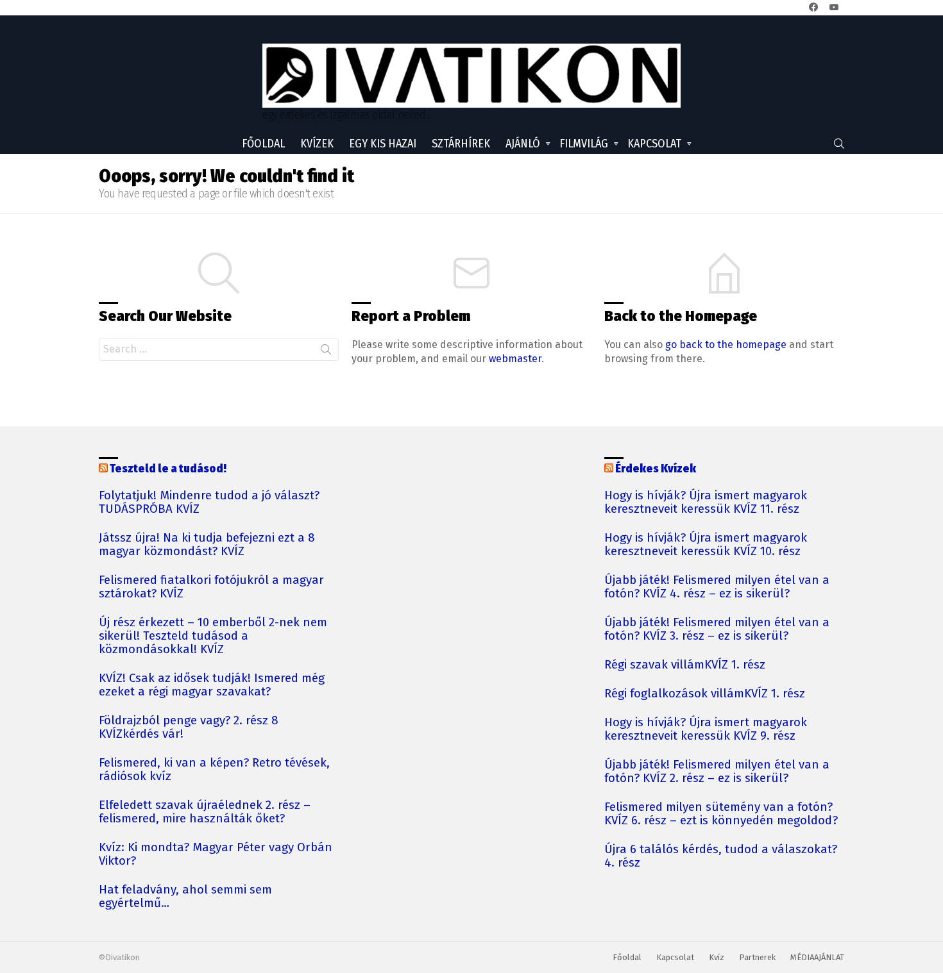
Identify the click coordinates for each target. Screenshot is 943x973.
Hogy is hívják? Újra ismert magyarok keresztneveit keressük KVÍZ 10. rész (705, 544)
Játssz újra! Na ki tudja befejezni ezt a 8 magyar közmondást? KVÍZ (207, 544)
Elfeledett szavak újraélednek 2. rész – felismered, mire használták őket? (204, 812)
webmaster (515, 359)
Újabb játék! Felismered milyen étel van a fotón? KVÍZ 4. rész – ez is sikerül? (716, 587)
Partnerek (757, 957)
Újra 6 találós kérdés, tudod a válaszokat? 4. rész (720, 856)
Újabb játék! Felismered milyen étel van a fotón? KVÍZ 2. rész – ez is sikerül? (716, 771)
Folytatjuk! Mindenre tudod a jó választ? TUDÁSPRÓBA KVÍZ (209, 502)
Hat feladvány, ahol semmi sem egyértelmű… (185, 896)
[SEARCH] (839, 143)
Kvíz (716, 957)
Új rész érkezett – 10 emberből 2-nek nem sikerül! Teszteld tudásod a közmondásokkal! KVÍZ (213, 636)
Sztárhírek (461, 144)
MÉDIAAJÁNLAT (817, 957)
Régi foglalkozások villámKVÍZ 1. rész (704, 694)
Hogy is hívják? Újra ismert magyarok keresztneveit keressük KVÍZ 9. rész (705, 729)
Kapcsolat (654, 144)
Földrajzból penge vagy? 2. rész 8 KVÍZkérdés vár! (188, 727)
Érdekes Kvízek (655, 469)
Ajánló (522, 144)
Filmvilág (583, 144)
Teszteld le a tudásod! (168, 469)
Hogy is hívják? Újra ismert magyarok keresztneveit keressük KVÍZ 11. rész (705, 502)
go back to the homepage (725, 344)
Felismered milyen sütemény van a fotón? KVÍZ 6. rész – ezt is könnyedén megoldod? (721, 814)
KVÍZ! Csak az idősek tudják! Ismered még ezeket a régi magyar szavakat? (212, 685)
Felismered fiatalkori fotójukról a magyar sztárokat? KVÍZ (211, 587)
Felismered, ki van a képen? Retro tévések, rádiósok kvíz (214, 769)
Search (326, 352)
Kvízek (317, 144)
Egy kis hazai (382, 144)
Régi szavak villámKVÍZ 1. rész (684, 665)
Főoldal (263, 144)
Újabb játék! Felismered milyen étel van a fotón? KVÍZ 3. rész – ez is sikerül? (716, 629)
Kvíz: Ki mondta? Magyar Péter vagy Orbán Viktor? (215, 854)
